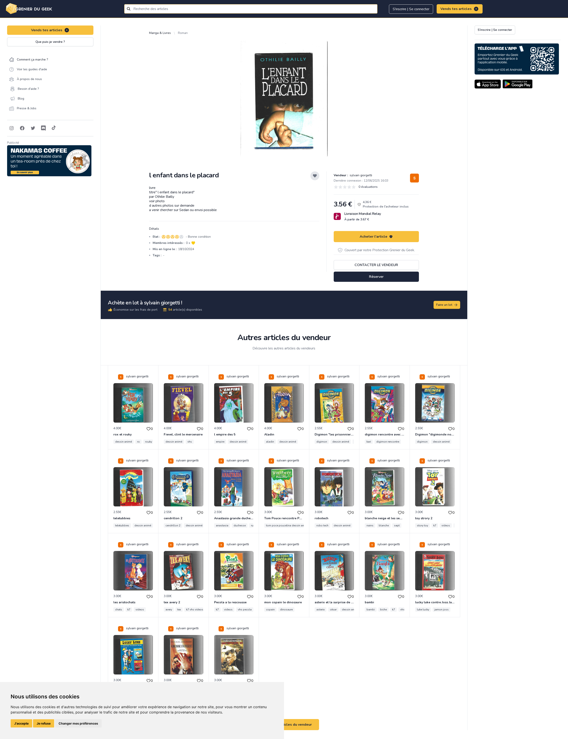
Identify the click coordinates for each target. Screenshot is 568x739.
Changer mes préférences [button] (78, 723)
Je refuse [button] (44, 723)
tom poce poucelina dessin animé (287, 525)
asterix (320, 609)
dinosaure (286, 609)
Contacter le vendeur (376, 265)
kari (369, 441)
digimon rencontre (387, 441)
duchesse (240, 525)
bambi (371, 609)
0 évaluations (368, 187)
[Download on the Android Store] (517, 84)
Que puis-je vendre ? (50, 42)
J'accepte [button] (21, 723)
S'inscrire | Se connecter (411, 9)
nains (370, 525)
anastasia (222, 525)
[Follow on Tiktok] (54, 128)
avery (169, 609)
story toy (422, 525)
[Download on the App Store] (488, 84)
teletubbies (122, 525)
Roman (183, 33)
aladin (270, 441)
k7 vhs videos (194, 609)
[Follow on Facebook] (22, 128)
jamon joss (441, 609)
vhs (189, 441)
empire (220, 441)
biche (383, 609)
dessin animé (123, 441)
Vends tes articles (456, 8)
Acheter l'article (373, 236)
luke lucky (423, 609)
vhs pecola (245, 609)
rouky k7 (150, 441)
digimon (321, 441)
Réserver (376, 276)
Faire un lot (444, 305)
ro (138, 441)
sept (397, 525)
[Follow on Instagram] (11, 128)
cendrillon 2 (173, 525)
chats (118, 609)
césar (333, 609)
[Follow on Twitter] (32, 128)
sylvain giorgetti (360, 175)
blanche (384, 525)
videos (446, 525)
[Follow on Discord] (43, 128)
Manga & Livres (160, 33)
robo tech (322, 525)
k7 (434, 525)
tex (179, 609)
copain (270, 609)
